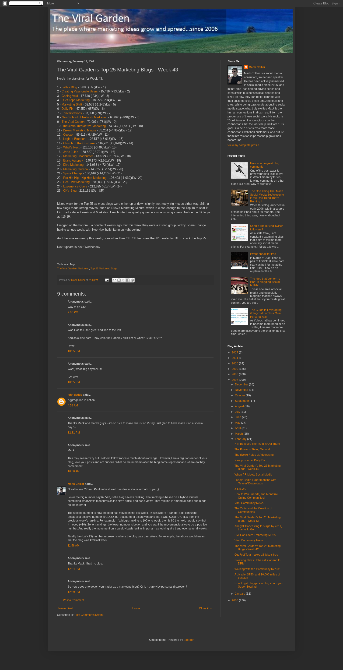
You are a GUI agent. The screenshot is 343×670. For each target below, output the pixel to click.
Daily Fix (68, 108)
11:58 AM (73, 545)
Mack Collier (76, 484)
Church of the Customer (79, 143)
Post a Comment (73, 600)
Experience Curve (75, 186)
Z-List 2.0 (240, 488)
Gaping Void (70, 96)
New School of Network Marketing (84, 117)
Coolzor (68, 134)
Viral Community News (248, 503)
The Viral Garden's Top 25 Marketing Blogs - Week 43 (257, 519)
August (240, 406)
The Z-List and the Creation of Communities (253, 510)
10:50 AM (74, 471)
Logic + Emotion (74, 139)
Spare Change (72, 173)
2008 (235, 374)
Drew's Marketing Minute (79, 130)
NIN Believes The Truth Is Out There (257, 443)
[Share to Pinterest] (132, 280)
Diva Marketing (73, 164)
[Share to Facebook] (128, 280)
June (238, 417)
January (240, 593)
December (242, 384)
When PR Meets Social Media (253, 474)
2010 (235, 363)
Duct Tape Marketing (76, 100)
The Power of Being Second (252, 449)
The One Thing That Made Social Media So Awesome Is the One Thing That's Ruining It (267, 196)
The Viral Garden (73, 121)
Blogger (188, 640)
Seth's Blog (69, 87)
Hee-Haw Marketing (76, 182)
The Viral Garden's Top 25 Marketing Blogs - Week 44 (257, 467)
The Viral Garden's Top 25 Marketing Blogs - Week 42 (257, 547)
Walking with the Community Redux (257, 569)
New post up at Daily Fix (249, 460)
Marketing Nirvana (75, 169)
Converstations (72, 113)
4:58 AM (73, 405)
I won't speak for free (263, 254)
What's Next (71, 147)
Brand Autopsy (73, 160)
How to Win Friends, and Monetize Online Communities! (256, 496)
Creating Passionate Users (80, 91)
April (238, 428)
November (242, 389)
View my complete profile (243, 145)
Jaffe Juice (70, 152)
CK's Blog (70, 190)
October (240, 395)
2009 (235, 368)
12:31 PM (74, 432)
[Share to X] (123, 280)
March (239, 433)
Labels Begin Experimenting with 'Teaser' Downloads (255, 481)
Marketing (83, 268)
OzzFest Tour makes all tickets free (256, 554)
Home (136, 608)
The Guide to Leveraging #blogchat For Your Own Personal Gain (266, 313)
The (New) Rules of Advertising (254, 454)
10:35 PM (74, 382)
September (242, 400)
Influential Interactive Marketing (84, 126)
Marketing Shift (72, 104)
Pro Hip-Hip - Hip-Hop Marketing (84, 178)
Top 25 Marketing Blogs (104, 268)
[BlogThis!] (119, 280)
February (241, 439)
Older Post (205, 608)
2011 (235, 358)
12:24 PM (74, 569)
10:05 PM (74, 351)
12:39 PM (74, 592)
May (238, 422)
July (238, 411)
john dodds (75, 394)
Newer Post (65, 608)
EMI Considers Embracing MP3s (255, 535)
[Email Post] (107, 280)
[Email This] (114, 280)
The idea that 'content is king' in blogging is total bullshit (265, 282)
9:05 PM (73, 312)
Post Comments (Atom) (89, 615)
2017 (235, 352)
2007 (235, 379)
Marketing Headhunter (78, 156)
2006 (235, 600)
